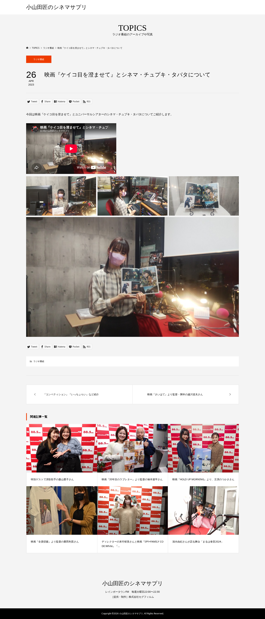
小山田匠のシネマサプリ (56, 7)
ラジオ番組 (38, 59)
